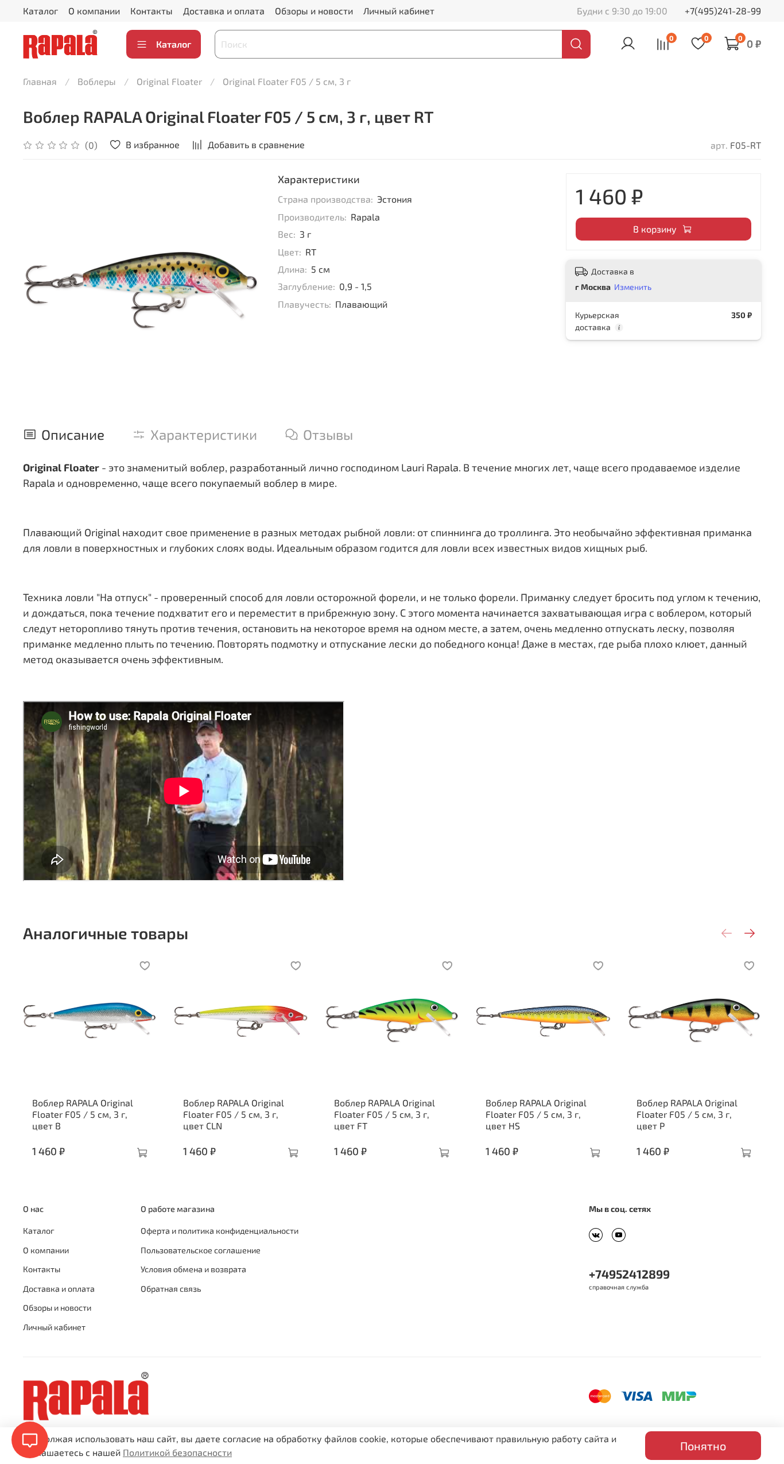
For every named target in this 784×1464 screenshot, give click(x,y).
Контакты (151, 10)
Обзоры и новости (314, 10)
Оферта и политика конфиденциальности (219, 1231)
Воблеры (96, 81)
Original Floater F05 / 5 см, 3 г (287, 81)
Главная (40, 81)
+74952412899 (629, 1274)
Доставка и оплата (224, 10)
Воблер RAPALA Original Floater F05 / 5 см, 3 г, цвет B (82, 1114)
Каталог (40, 10)
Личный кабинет (398, 10)
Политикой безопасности (177, 1452)
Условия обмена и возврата (193, 1269)
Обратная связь (171, 1288)
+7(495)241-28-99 (723, 10)
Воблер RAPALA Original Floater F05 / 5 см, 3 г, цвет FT (384, 1114)
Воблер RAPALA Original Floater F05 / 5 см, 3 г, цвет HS (536, 1114)
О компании (94, 10)
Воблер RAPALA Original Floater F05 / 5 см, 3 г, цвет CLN (233, 1114)
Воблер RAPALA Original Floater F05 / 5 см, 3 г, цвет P (687, 1114)
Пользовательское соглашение (201, 1250)
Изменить (632, 287)
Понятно (703, 1446)
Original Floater (169, 81)
